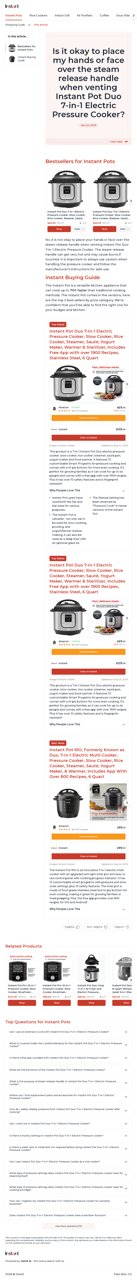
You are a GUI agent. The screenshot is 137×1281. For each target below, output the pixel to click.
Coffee (104, 15)
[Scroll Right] (133, 15)
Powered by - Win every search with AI (34, 1261)
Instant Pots (13, 15)
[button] (126, 141)
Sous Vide (123, 15)
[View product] (66, 201)
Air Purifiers (84, 15)
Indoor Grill (62, 15)
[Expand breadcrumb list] (29, 24)
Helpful (69, 927)
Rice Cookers (38, 15)
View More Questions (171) (68, 1226)
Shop (59, 229)
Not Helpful (94, 927)
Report (119, 927)
